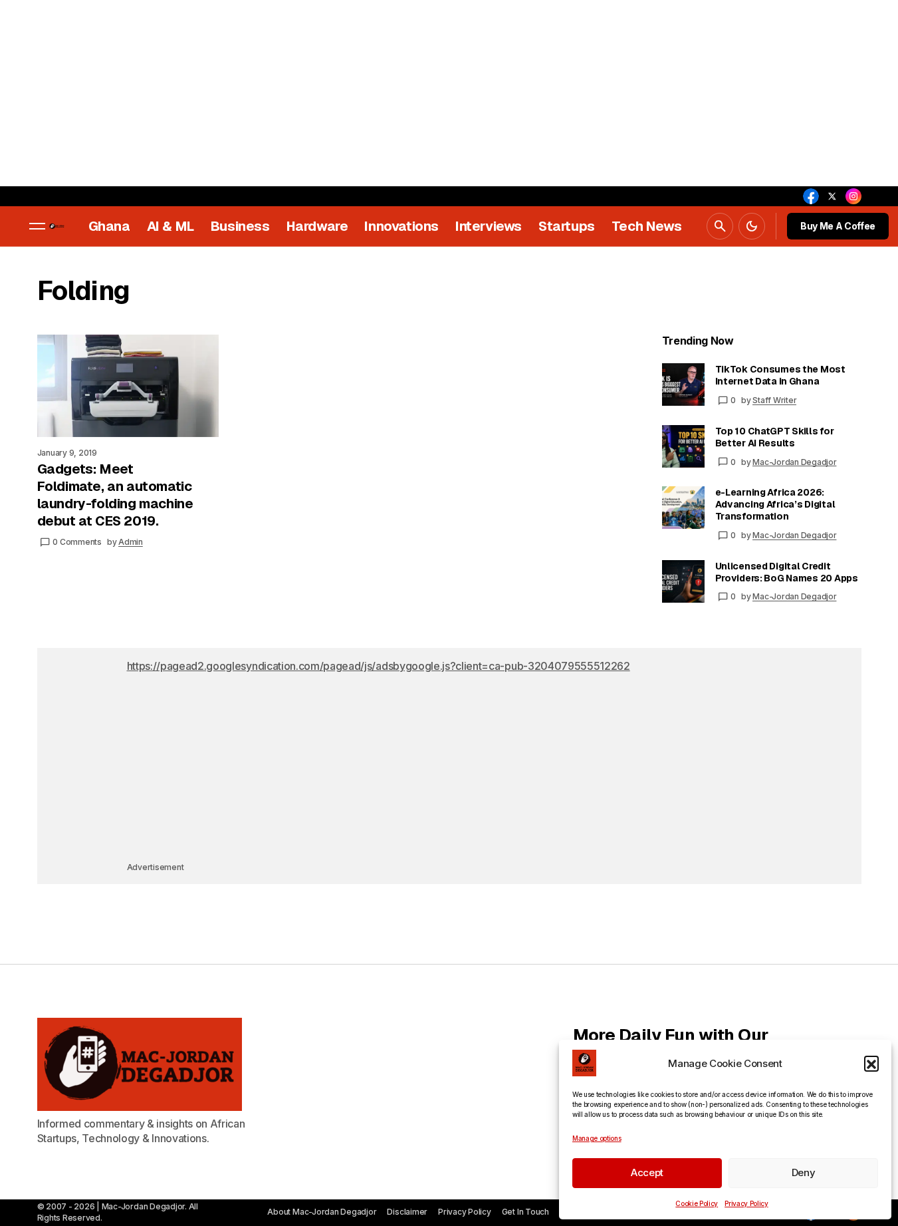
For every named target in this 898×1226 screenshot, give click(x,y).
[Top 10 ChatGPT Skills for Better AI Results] (683, 446)
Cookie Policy (696, 1203)
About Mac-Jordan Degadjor (321, 1212)
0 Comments (77, 542)
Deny (804, 1172)
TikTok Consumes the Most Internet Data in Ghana (780, 375)
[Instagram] (853, 196)
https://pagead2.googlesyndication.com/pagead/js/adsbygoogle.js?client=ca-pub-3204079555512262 (378, 666)
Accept (647, 1172)
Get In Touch (525, 1212)
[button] (871, 1063)
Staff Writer (774, 400)
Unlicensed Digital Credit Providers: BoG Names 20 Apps (786, 572)
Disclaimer (407, 1212)
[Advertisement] (399, 93)
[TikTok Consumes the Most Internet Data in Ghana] (683, 384)
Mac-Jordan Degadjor (794, 462)
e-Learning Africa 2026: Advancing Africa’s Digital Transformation (775, 504)
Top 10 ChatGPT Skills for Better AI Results (774, 437)
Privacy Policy (746, 1203)
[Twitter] (832, 196)
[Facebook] (811, 196)
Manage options (596, 1138)
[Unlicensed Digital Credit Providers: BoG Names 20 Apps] (683, 581)
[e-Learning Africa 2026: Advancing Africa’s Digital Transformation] (683, 507)
